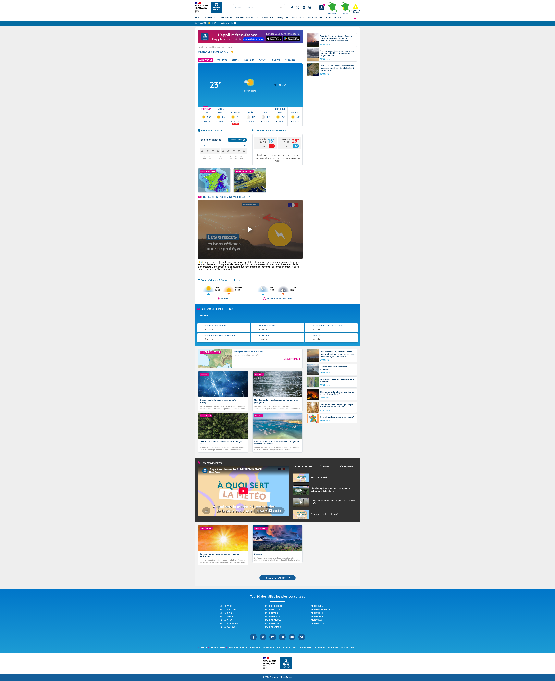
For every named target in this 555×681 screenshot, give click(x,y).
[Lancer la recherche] (281, 7)
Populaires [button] (349, 466)
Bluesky (309, 7)
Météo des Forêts (206, 18)
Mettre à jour (236, 140)
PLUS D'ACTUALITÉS (276, 578)
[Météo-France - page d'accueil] (286, 663)
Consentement (305, 647)
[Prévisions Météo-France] (216, 7)
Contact (353, 647)
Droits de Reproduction (286, 647)
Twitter (297, 7)
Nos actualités (315, 18)
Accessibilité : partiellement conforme (331, 647)
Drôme (224, 47)
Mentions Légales (217, 647)
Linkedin (304, 7)
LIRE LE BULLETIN (291, 359)
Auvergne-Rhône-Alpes (212, 47)
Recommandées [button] (305, 466)
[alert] (355, 8)
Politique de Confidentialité (262, 647)
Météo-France (286, 677)
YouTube (292, 637)
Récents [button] (326, 466)
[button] (354, 18)
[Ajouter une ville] (235, 23)
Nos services (298, 18)
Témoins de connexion (237, 647)
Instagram (282, 637)
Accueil (200, 47)
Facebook (292, 7)
